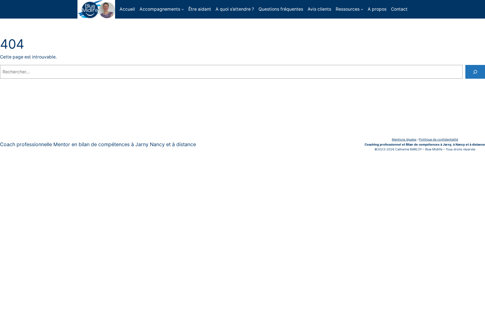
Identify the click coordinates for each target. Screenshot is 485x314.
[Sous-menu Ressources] (362, 9)
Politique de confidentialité (438, 139)
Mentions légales (404, 139)
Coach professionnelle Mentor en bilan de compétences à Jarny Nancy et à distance (98, 144)
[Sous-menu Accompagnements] (182, 9)
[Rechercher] (475, 72)
